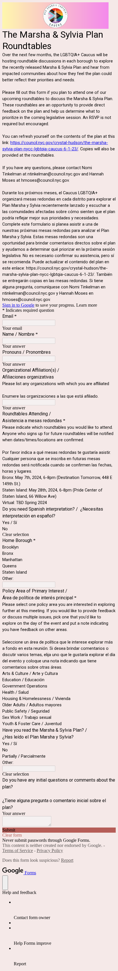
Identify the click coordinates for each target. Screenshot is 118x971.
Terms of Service (17, 850)
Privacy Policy (50, 850)
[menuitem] (65, 910)
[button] (59, 534)
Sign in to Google (18, 305)
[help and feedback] (5, 882)
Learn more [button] (86, 305)
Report (67, 860)
